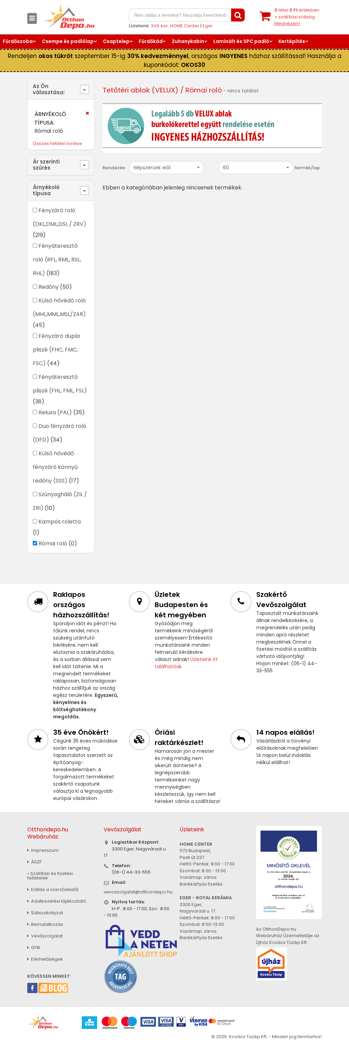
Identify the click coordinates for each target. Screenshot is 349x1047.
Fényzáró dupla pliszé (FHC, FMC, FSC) (56, 349)
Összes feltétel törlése (57, 143)
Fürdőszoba (18, 41)
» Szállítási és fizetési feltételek (50, 875)
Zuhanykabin (188, 41)
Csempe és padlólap (68, 41)
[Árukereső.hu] (121, 976)
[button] (166, 167)
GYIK (35, 947)
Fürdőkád (151, 41)
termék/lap (307, 167)
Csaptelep (116, 41)
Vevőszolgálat (46, 936)
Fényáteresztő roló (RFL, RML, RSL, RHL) (57, 259)
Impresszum (44, 850)
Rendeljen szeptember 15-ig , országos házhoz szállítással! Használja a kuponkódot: (175, 60)
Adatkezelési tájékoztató (58, 901)
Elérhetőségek (46, 959)
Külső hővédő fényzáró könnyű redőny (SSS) (55, 467)
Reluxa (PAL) (55, 412)
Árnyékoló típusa (46, 190)
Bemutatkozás (46, 924)
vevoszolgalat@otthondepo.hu (138, 892)
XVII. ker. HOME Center (175, 26)
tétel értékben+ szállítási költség (296, 17)
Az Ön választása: (49, 89)
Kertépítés (291, 41)
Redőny (49, 287)
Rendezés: (114, 167)
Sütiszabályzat (46, 912)
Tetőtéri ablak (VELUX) (141, 90)
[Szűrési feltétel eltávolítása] (83, 115)
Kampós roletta (60, 522)
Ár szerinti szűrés (46, 164)
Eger (207, 26)
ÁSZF (36, 862)
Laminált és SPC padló (241, 41)
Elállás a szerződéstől (54, 889)
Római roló (53, 543)
